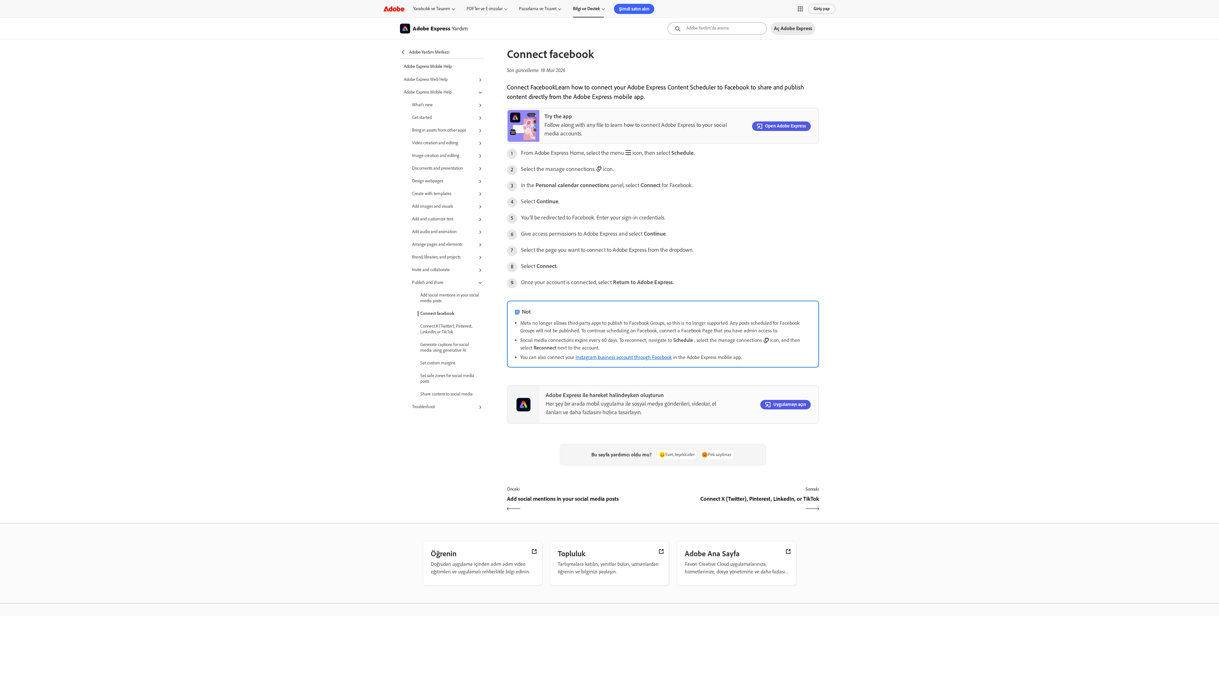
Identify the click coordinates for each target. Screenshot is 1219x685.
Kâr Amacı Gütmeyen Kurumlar (590, 636)
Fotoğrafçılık (390, 642)
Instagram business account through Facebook (624, 357)
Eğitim (570, 627)
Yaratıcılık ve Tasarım (431, 8)
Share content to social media (446, 394)
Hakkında (757, 636)
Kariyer (755, 645)
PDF (384, 668)
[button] (800, 9)
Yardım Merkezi (669, 627)
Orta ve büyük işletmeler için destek (685, 662)
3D (383, 677)
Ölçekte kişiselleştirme (491, 627)
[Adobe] (394, 8)
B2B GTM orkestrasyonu (492, 662)
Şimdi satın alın (634, 9)
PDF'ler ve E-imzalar (485, 8)
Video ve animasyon (396, 659)
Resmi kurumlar (577, 645)
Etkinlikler (758, 653)
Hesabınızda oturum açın (769, 627)
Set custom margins (437, 363)
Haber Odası (759, 662)
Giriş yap (822, 8)
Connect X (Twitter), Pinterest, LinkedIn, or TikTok (446, 329)
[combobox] (717, 28)
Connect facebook (437, 313)
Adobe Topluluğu (670, 645)
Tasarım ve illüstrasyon (399, 651)
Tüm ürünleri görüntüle (491, 670)
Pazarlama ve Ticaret (537, 8)
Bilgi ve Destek (586, 8)
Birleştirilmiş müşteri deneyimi (497, 645)
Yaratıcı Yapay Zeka (396, 634)
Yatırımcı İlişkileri (763, 679)
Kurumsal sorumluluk (766, 670)
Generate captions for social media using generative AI (444, 347)
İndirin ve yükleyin (671, 636)
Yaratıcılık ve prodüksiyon (493, 653)
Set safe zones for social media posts (447, 378)
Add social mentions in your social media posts (449, 297)
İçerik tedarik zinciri (488, 636)
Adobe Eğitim (667, 653)
